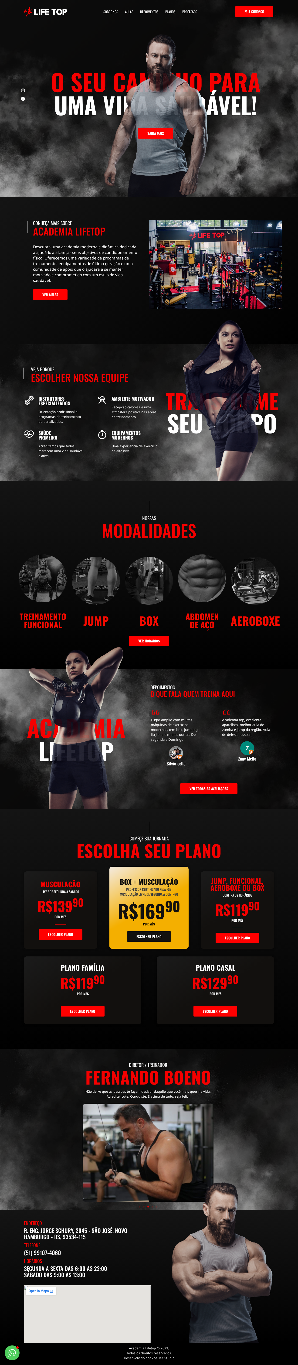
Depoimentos (149, 11)
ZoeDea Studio (163, 1358)
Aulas (129, 11)
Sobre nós (110, 11)
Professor (189, 11)
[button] (139, 1207)
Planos (170, 11)
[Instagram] (23, 90)
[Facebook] (23, 99)
